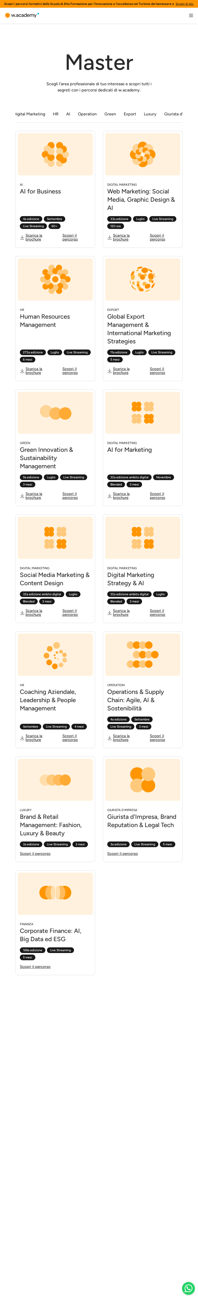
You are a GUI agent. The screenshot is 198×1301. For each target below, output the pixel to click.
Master (99, 62)
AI (68, 114)
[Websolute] (22, 15)
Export (130, 114)
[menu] (191, 15)
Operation (87, 114)
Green (110, 114)
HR (56, 114)
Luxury (150, 114)
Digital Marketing (29, 114)
